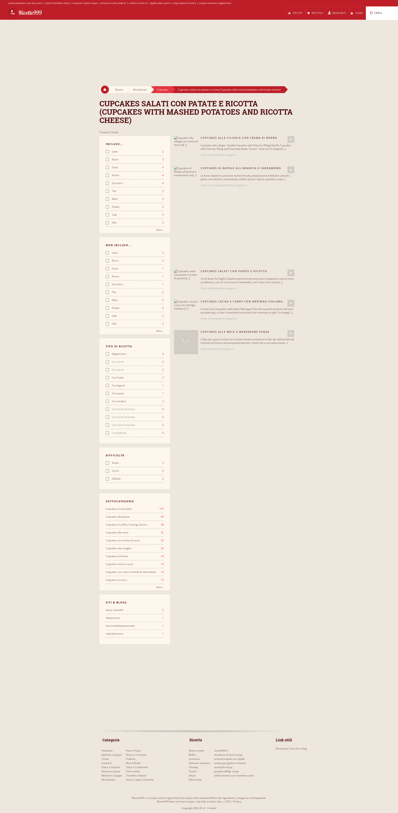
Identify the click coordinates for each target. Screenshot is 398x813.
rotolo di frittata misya (57, 3)
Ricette (119, 89)
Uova (138, 167)
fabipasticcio (135, 618)
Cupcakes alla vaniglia (135, 548)
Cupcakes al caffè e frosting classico (135, 524)
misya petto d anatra (184, 3)
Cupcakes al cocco (135, 580)
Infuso (192, 775)
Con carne (138, 362)
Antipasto (107, 750)
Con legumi (138, 385)
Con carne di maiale (138, 417)
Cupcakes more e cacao (135, 564)
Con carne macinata (138, 425)
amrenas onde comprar (113, 3)
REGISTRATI (339, 13)
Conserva (194, 759)
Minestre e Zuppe (112, 775)
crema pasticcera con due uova (25, 3)
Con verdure (138, 401)
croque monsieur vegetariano (215, 3)
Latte (138, 151)
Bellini (192, 755)
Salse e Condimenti (137, 767)
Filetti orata (195, 779)
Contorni (107, 763)
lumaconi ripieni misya (85, 3)
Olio (138, 222)
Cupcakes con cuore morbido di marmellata (135, 572)
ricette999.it (221, 750)
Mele (138, 199)
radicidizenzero (135, 633)
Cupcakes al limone (135, 556)
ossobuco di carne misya (228, 755)
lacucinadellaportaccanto (135, 626)
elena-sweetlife (135, 610)
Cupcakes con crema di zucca (135, 540)
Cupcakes (162, 89)
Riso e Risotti (133, 763)
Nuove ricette (196, 750)
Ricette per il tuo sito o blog (291, 748)
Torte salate (133, 771)
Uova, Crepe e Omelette (140, 779)
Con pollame (138, 433)
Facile (138, 463)
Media (138, 471)
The (138, 191)
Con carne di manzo (138, 409)
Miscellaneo (140, 89)
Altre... (160, 230)
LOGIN (359, 13)
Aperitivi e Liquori (112, 755)
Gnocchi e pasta (111, 771)
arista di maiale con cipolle (229, 759)
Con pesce (138, 369)
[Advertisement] (199, 49)
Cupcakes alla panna (135, 516)
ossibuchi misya (223, 767)
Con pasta (138, 393)
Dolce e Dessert (111, 767)
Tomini (193, 771)
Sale (138, 214)
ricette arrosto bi (138, 3)
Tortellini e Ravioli (136, 775)
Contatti (211, 808)
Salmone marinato (199, 763)
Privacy (237, 801)
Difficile (138, 478)
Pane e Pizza (133, 750)
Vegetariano (138, 354)
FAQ (227, 801)
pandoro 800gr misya (226, 771)
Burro (138, 159)
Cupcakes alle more (135, 532)
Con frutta (138, 377)
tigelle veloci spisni (160, 3)
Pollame (130, 759)
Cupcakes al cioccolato (135, 509)
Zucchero (138, 183)
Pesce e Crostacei (136, 755)
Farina (138, 175)
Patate (138, 207)
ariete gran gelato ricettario (230, 763)
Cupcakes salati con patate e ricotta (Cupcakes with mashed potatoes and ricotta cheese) (229, 89)
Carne (105, 759)
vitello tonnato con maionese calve (234, 775)
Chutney (193, 767)
